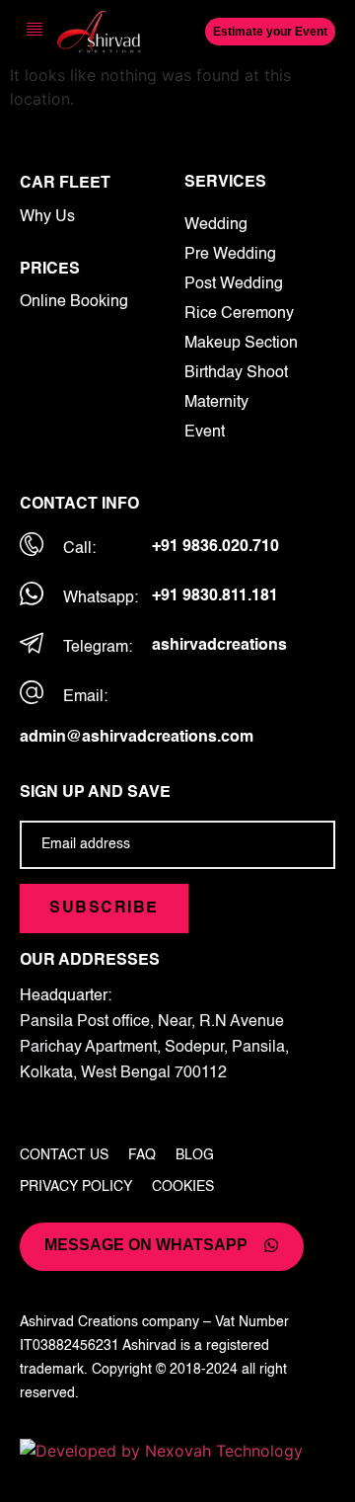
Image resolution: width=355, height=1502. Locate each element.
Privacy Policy (76, 1187)
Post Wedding (233, 284)
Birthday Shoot (236, 373)
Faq (142, 1155)
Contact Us (64, 1155)
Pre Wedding (230, 255)
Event (204, 432)
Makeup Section (241, 344)
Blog (195, 1155)
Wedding (216, 225)
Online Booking (74, 302)
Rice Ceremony (239, 314)
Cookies (183, 1187)
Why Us (47, 217)
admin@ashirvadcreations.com (136, 738)
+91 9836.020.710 (215, 547)
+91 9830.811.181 (215, 596)
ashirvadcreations (219, 646)
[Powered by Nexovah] (177, 1450)
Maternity (216, 403)
